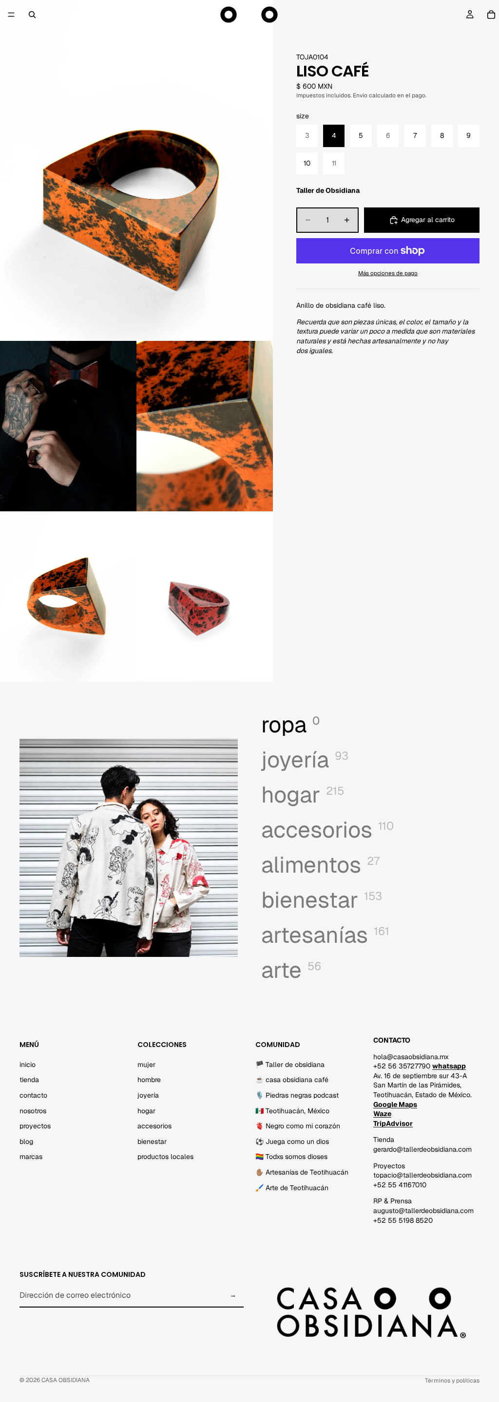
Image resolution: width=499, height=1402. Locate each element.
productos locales (165, 1157)
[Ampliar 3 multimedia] (204, 426)
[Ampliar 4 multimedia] (68, 596)
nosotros (32, 1110)
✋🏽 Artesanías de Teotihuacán (301, 1172)
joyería (148, 1095)
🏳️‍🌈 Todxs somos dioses (291, 1157)
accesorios (154, 1126)
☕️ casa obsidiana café (291, 1080)
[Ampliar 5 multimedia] (204, 596)
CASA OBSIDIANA (65, 1380)
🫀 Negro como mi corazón (297, 1126)
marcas (30, 1157)
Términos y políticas (452, 1380)
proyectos (35, 1126)
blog (26, 1141)
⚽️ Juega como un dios (292, 1141)
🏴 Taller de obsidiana (290, 1064)
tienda (29, 1080)
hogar (146, 1110)
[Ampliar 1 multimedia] (136, 170)
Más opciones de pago (388, 273)
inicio (27, 1064)
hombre (149, 1080)
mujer (146, 1064)
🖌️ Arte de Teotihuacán (291, 1187)
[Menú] (11, 14)
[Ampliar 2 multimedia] (68, 426)
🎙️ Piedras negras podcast (297, 1095)
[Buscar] (32, 14)
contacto (33, 1095)
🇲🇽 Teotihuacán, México (292, 1110)
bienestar (152, 1141)
